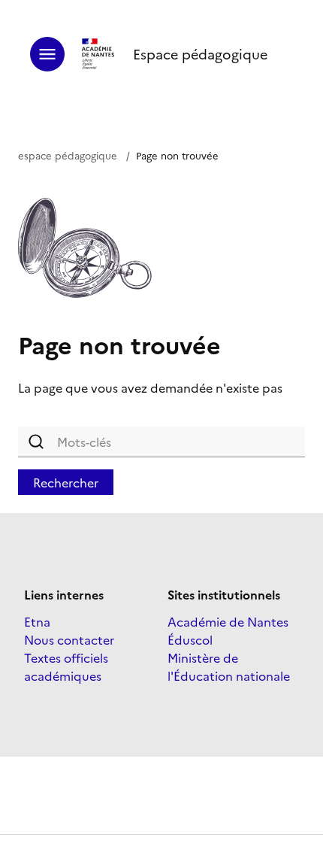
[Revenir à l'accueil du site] (99, 54)
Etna (37, 621)
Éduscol (190, 639)
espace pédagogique (67, 155)
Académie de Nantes (228, 621)
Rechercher (65, 482)
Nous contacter (69, 639)
